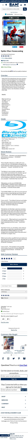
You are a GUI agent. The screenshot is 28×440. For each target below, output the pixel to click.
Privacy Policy (14, 422)
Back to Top (14, 330)
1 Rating (3, 58)
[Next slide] (26, 345)
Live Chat (23, 365)
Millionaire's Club (18, 14)
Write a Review (8, 58)
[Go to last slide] (2, 345)
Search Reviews (22, 286)
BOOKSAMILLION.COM (16, 419)
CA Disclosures (22, 421)
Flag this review (5, 322)
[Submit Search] (25, 9)
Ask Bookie (10, 14)
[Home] (14, 5)
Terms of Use (13, 421)
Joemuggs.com (5, 421)
